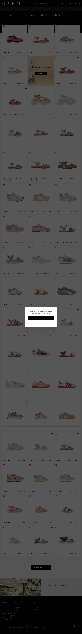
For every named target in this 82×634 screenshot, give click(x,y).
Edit (40, 322)
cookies (45, 311)
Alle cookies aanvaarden (41, 318)
